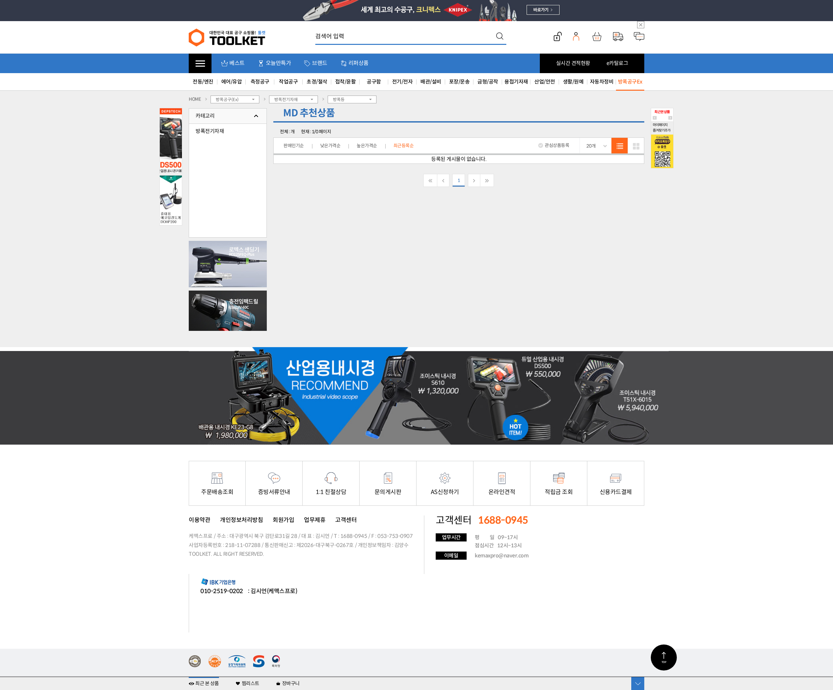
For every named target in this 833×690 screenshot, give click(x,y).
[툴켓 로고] (227, 37)
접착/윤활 (345, 81)
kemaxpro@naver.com (501, 555)
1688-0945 (353, 536)
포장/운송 (459, 81)
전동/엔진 (203, 81)
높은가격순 (367, 146)
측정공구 (260, 81)
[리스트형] (619, 146)
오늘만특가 (278, 63)
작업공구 (288, 81)
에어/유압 (231, 81)
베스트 (237, 63)
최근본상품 (662, 112)
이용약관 (199, 520)
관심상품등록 (557, 145)
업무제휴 (314, 520)
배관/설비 (430, 81)
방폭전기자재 (210, 131)
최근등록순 (403, 146)
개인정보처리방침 (241, 520)
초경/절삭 (317, 81)
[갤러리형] (636, 146)
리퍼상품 (358, 63)
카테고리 (205, 115)
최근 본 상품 (207, 683)
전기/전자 (402, 81)
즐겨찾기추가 (661, 130)
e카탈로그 (617, 63)
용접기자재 (516, 81)
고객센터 (346, 520)
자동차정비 (602, 81)
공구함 (374, 81)
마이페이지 (660, 125)
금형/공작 (487, 81)
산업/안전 (544, 81)
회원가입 (283, 520)
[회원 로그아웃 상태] (558, 36)
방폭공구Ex (630, 81)
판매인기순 (293, 146)
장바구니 (291, 683)
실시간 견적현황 (573, 63)
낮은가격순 (330, 146)
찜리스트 (250, 683)
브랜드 (319, 63)
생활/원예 (573, 81)
